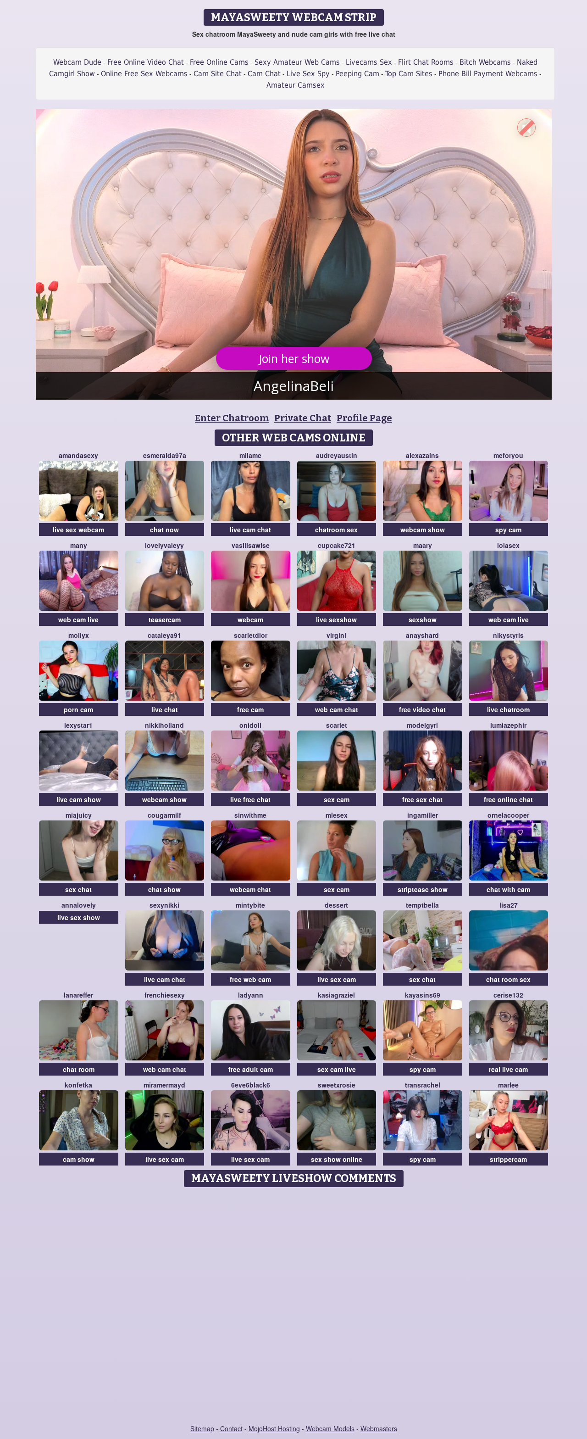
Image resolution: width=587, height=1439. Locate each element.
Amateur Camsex (295, 85)
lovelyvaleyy (164, 545)
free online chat (508, 799)
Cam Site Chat (218, 73)
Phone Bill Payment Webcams (487, 73)
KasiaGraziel (336, 994)
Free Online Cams (219, 62)
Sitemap (202, 1428)
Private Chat (302, 418)
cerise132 (508, 994)
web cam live (78, 619)
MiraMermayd (164, 1084)
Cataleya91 (164, 635)
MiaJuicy (79, 815)
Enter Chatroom (232, 418)
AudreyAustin (336, 455)
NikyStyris (508, 635)
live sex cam (336, 979)
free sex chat (422, 799)
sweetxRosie (336, 1084)
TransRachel (422, 1084)
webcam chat (250, 889)
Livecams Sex (369, 62)
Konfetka (78, 1084)
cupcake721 (336, 545)
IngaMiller (422, 815)
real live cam (508, 1069)
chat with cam (508, 889)
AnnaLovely (78, 904)
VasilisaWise (251, 545)
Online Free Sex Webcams (144, 73)
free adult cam (250, 1069)
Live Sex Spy (308, 73)
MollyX (78, 635)
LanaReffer (78, 994)
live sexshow (336, 619)
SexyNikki (164, 904)
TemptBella (422, 904)
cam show (78, 1159)
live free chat (250, 799)
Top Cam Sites (408, 73)
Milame (250, 455)
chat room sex (508, 979)
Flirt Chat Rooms (426, 62)
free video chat (422, 709)
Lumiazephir (508, 725)
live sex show (78, 917)
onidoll (250, 725)
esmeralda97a (164, 455)
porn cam (78, 709)
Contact (231, 1428)
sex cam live (336, 1069)
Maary (422, 545)
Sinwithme (250, 815)
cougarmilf (164, 815)
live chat (164, 709)
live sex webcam (78, 529)
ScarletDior (250, 635)
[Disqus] (294, 1306)
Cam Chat (264, 73)
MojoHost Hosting (274, 1428)
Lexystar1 (78, 725)
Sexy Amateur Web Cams (297, 62)
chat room (78, 1069)
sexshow (423, 619)
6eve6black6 (250, 1084)
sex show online (336, 1159)
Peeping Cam (357, 73)
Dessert (336, 904)
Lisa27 (508, 904)
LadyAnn (250, 994)
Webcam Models (330, 1428)
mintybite (250, 904)
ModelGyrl (422, 725)
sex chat (78, 889)
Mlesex (337, 815)
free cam (250, 709)
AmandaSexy (78, 455)
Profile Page (364, 418)
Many (78, 545)
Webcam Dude (77, 62)
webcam (250, 619)
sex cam (336, 799)
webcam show (422, 529)
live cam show (78, 799)
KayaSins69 (422, 994)
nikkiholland (164, 725)
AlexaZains (422, 455)
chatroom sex (336, 529)
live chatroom (508, 709)
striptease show (423, 889)
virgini (336, 635)
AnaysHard (422, 635)
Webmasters (378, 1428)
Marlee (508, 1084)
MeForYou (508, 455)
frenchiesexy (164, 994)
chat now (164, 529)
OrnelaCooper (508, 815)
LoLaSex (508, 545)
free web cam (250, 979)
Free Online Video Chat (145, 62)
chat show (164, 889)
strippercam (508, 1159)
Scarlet (336, 725)
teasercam (165, 619)
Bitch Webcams (485, 62)
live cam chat (250, 529)
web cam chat (336, 709)
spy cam (508, 529)
